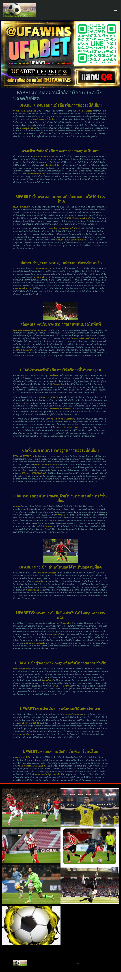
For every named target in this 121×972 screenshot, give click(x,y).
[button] (115, 10)
